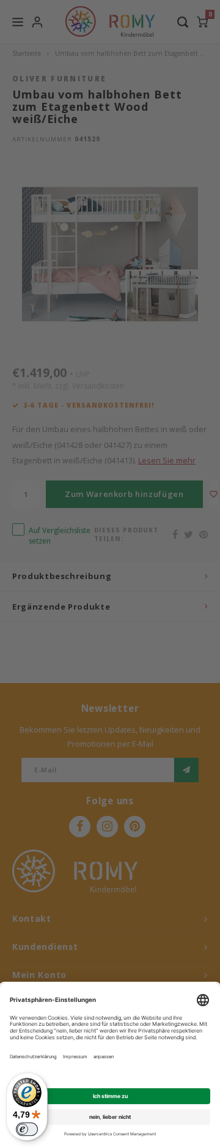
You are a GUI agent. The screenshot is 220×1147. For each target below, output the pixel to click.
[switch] (27, 1129)
